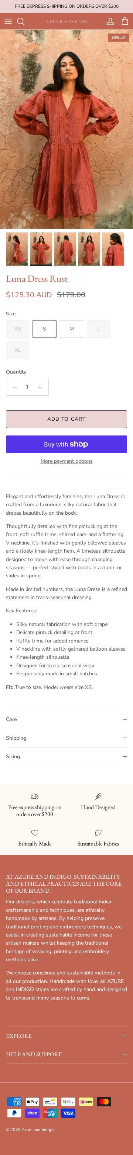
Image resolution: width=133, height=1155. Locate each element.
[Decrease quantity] (12, 387)
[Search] (24, 21)
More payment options (67, 461)
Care (11, 719)
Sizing (13, 756)
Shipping (16, 738)
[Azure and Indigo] (66, 21)
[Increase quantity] (41, 387)
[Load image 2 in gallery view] (66, 129)
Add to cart (66, 419)
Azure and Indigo (38, 1130)
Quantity (16, 371)
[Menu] (8, 21)
